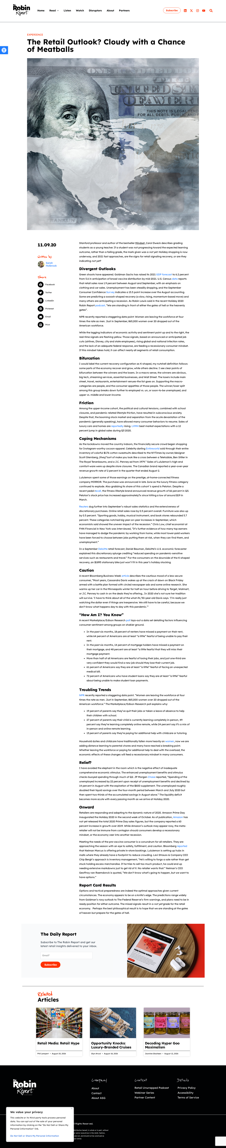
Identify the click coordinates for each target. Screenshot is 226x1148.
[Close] (71, 1108)
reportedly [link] (117, 426)
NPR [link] (81, 695)
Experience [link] (35, 34)
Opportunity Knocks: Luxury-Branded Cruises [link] (111, 1045)
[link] (4, 50)
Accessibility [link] (185, 1092)
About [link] (95, 1088)
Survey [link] (110, 292)
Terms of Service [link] (188, 1097)
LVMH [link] (135, 426)
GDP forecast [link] (164, 274)
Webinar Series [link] (144, 1092)
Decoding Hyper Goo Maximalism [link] (162, 1045)
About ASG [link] (98, 1098)
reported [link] (182, 846)
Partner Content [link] (145, 1097)
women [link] (169, 741)
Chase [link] (151, 776)
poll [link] (128, 620)
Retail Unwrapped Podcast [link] (152, 1087)
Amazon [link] (178, 817)
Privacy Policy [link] (187, 1087)
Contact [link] (96, 1093)
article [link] (125, 575)
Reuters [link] (83, 506)
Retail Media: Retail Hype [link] (58, 1043)
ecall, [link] (98, 490)
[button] (57, 10)
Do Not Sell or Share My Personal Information (34, 1135)
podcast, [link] (100, 305)
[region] (40, 1124)
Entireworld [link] (152, 448)
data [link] (175, 278)
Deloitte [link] (102, 548)
